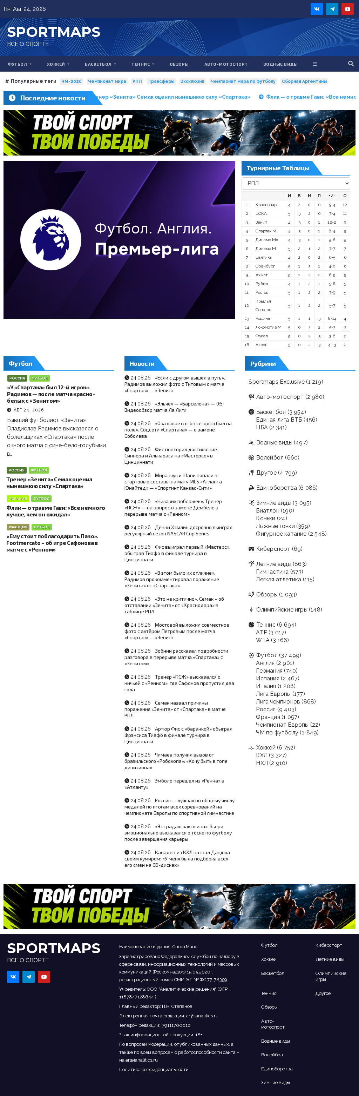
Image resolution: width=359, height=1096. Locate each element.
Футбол (18, 63)
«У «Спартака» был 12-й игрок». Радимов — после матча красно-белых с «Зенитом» (51, 394)
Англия (265, 663)
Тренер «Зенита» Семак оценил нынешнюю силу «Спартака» (49, 482)
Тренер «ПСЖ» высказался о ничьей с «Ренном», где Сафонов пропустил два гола (179, 683)
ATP (261, 632)
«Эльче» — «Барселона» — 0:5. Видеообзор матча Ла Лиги (174, 407)
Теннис (141, 63)
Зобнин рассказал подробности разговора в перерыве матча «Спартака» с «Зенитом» (176, 657)
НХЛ (262, 763)
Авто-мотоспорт (226, 63)
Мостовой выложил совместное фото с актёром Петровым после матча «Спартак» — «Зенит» (176, 631)
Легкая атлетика (278, 579)
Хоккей (57, 63)
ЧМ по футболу (277, 732)
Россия (17, 378)
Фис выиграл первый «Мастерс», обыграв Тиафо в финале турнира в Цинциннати (177, 553)
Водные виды (280, 63)
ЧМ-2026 (71, 81)
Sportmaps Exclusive (277, 381)
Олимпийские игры (281, 609)
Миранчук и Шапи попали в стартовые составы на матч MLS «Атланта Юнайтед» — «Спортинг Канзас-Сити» (173, 481)
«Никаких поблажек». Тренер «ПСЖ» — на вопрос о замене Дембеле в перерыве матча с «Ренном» (173, 507)
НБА (262, 427)
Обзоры (179, 63)
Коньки (265, 518)
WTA (263, 640)
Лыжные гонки (275, 526)
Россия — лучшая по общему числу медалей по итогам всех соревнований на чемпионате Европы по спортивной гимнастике (179, 806)
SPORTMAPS (53, 31)
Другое (266, 472)
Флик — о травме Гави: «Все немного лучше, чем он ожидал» (55, 510)
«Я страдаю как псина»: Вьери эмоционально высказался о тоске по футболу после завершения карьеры (178, 832)
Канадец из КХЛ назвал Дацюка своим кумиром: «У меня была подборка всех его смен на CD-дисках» (177, 858)
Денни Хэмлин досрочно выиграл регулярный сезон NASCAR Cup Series (178, 530)
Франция (18, 527)
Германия (269, 670)
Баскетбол (99, 63)
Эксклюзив (192, 81)
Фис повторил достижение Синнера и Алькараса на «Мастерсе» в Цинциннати (170, 455)
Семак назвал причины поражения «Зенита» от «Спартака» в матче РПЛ (175, 709)
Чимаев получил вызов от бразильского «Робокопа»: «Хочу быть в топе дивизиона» (176, 761)
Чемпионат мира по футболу (243, 81)
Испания (18, 499)
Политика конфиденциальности (154, 1069)
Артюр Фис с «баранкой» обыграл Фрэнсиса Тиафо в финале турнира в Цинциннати (178, 735)
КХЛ (261, 755)
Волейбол (270, 457)
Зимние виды (273, 503)
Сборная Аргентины (304, 81)
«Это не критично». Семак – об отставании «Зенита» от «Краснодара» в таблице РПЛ (174, 605)
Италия (266, 686)
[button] (351, 63)
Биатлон (267, 510)
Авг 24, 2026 (29, 410)
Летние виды (273, 564)
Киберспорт (273, 549)
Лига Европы (273, 694)
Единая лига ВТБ (279, 419)
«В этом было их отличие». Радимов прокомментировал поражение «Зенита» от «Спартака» (171, 579)
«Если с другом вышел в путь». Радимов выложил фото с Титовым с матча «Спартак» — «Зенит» (174, 384)
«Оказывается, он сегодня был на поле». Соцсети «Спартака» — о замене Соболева (178, 429)
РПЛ (137, 81)
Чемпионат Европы (282, 724)
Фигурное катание (281, 533)
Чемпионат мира (107, 81)
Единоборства (276, 487)
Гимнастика (272, 571)
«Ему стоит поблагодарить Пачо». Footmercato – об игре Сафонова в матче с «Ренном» (52, 543)
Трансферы (161, 81)
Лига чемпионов (278, 701)
